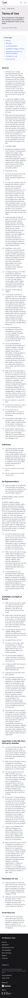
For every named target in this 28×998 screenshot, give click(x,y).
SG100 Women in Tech (8, 947)
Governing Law (10, 59)
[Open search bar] (21, 3)
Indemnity (9, 43)
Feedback (4, 965)
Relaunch (4, 955)
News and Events (6, 953)
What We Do (5, 945)
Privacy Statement (7, 975)
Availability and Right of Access (15, 49)
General (8, 40)
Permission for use (11, 56)
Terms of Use (5, 978)
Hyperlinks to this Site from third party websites (14, 52)
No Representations (12, 46)
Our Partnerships (6, 950)
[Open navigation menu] (25, 3)
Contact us (5, 958)
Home (3, 8)
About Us (4, 942)
